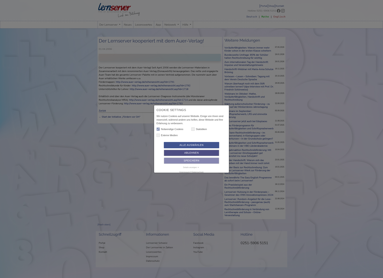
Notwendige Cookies (172, 129)
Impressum (184, 172)
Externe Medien (169, 135)
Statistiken (201, 129)
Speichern (191, 160)
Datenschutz (198, 172)
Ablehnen (191, 153)
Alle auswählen (192, 145)
